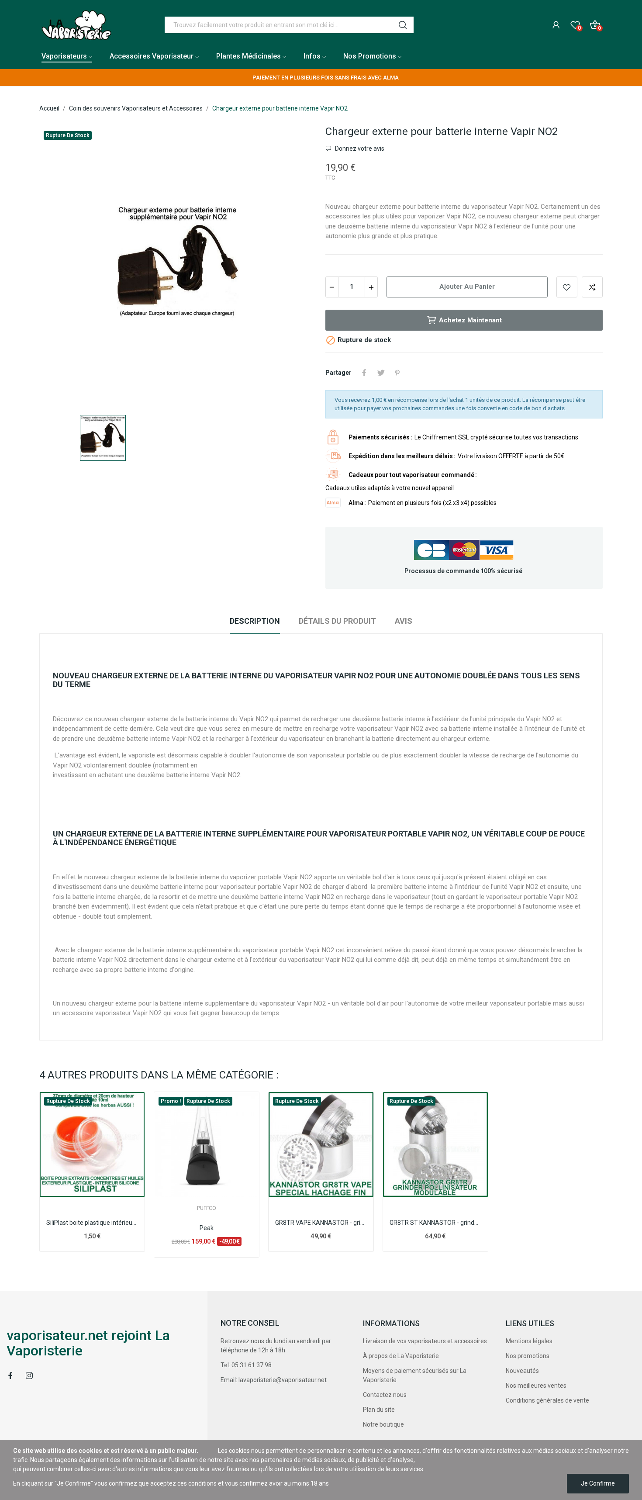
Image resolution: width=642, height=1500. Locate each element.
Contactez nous (385, 1394)
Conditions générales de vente (547, 1400)
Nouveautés (522, 1370)
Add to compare (592, 286)
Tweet (381, 372)
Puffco (206, 1208)
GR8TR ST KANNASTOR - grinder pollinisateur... (435, 1222)
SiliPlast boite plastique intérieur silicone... (92, 1222)
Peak (207, 1227)
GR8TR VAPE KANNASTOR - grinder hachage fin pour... (321, 1222)
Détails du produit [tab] (337, 621)
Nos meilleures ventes (536, 1385)
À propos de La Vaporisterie (401, 1355)
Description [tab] (255, 621)
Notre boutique (383, 1424)
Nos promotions (527, 1355)
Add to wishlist (566, 286)
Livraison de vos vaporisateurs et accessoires (425, 1341)
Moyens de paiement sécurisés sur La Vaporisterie (414, 1375)
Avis (403, 621)
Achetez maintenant (470, 320)
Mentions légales (529, 1341)
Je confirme (598, 1483)
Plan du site (379, 1409)
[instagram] (29, 1376)
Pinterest (397, 372)
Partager (364, 372)
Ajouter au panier (467, 286)
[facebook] (10, 1376)
